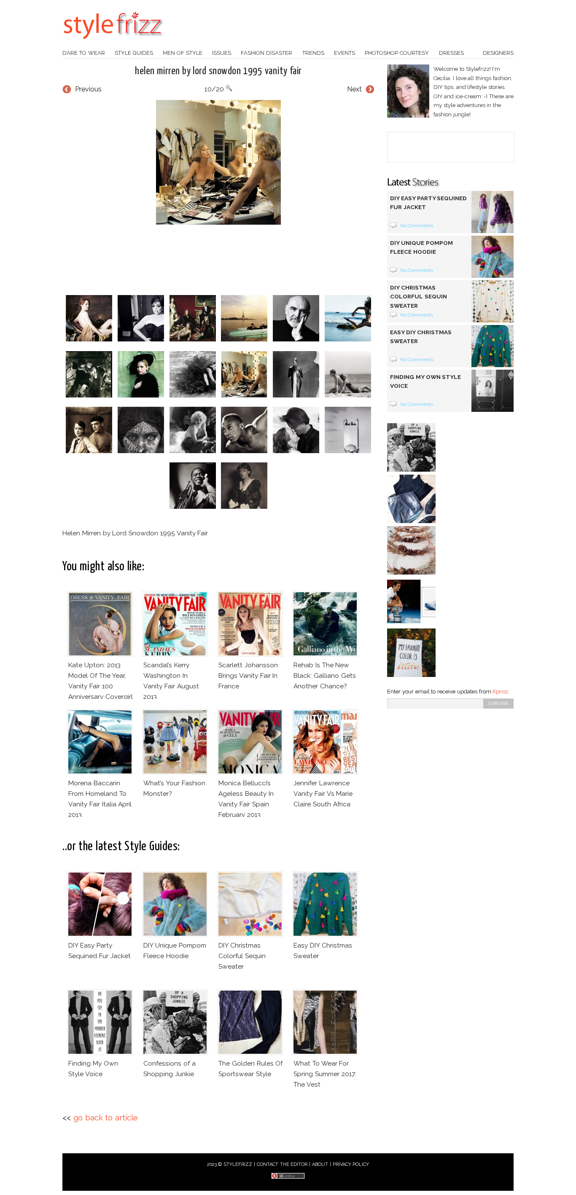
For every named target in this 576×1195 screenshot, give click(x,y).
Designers (498, 53)
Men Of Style (182, 53)
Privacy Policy (351, 1164)
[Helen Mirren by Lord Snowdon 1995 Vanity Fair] (218, 162)
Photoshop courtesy (397, 53)
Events (344, 53)
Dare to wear (83, 53)
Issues (221, 53)
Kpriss (500, 691)
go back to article (105, 1117)
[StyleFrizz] (113, 43)
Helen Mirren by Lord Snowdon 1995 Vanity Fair (218, 71)
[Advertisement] (218, 260)
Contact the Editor (282, 1164)
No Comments (416, 225)
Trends (313, 53)
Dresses (451, 53)
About (320, 1164)
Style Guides (134, 53)
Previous (88, 89)
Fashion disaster (266, 53)
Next (354, 89)
